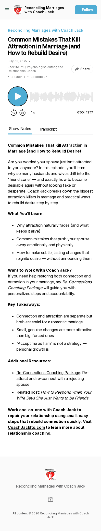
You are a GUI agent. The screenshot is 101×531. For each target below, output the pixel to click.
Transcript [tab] (48, 129)
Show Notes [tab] (20, 128)
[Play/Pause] (17, 96)
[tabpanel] (50, 291)
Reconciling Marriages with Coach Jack (44, 10)
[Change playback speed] (33, 112)
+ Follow (86, 10)
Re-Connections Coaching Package (48, 372)
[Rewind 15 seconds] (13, 112)
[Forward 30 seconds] (22, 112)
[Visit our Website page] (50, 499)
